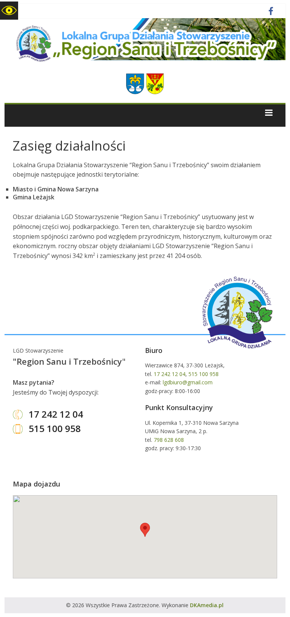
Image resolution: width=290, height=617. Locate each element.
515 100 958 (53, 428)
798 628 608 (169, 439)
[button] (145, 530)
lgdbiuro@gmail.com (188, 382)
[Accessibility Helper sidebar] (9, 11)
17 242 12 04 (54, 414)
